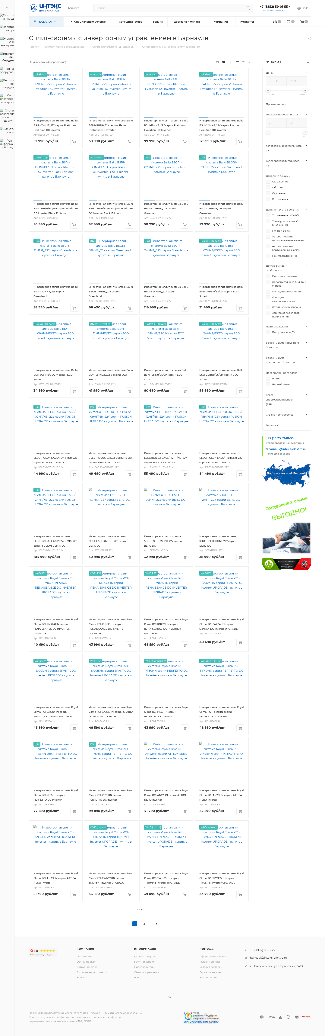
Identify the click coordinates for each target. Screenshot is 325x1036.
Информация (145, 948)
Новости (82, 977)
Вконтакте (170, 997)
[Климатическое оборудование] (7, 57)
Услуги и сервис (144, 961)
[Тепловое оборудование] (7, 71)
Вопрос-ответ (208, 977)
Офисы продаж (86, 961)
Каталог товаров (144, 956)
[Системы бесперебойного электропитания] (7, 99)
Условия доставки (211, 966)
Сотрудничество (87, 966)
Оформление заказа (213, 956)
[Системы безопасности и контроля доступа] (7, 116)
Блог (137, 977)
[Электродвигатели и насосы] (7, 131)
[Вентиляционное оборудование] (7, 84)
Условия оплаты (210, 961)
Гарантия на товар (211, 972)
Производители (144, 966)
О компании (85, 956)
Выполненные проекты (92, 972)
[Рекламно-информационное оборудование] (7, 144)
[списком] (243, 62)
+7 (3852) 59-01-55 (274, 6)
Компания (85, 948)
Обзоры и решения (146, 972)
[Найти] (248, 8)
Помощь (207, 948)
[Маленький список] (217, 62)
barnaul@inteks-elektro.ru (287, 449)
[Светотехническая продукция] (7, 17)
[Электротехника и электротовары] (7, 42)
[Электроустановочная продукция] (7, 29)
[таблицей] (249, 62)
